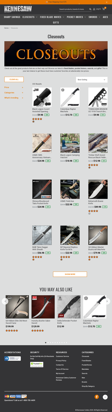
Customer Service (62, 356)
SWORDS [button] (93, 17)
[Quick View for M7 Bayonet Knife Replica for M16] (77, 241)
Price (6, 87)
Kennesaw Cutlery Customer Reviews (66, 379)
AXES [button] (105, 17)
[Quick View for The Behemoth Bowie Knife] (105, 196)
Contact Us (60, 365)
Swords (84, 373)
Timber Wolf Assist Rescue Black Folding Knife (97, 156)
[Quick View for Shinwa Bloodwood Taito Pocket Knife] (49, 196)
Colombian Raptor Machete (68, 110)
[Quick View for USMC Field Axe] (77, 196)
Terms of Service (62, 369)
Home (6, 28)
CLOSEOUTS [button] (29, 17)
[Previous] (30, 3)
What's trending (11, 98)
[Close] (106, 2)
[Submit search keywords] (90, 8)
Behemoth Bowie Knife (95, 202)
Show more (70, 274)
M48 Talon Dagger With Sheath (40, 248)
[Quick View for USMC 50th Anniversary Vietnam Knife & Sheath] (49, 149)
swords (90, 68)
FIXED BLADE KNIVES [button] (51, 17)
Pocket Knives (87, 365)
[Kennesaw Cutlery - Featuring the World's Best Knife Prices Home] (18, 9)
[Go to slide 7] (59, 342)
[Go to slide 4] (52, 342)
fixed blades (69, 68)
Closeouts (85, 356)
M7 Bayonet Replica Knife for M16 (68, 248)
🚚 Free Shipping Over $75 (56, 2)
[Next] (80, 3)
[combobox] (75, 9)
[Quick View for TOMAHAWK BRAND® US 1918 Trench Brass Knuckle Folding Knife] (105, 103)
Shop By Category (88, 386)
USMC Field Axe (67, 201)
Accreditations (12, 352)
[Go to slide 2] (48, 342)
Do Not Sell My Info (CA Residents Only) (42, 357)
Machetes (85, 369)
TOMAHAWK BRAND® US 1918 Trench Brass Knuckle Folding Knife (98, 110)
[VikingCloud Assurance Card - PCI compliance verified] (12, 358)
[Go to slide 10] (66, 342)
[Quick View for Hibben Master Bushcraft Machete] (105, 241)
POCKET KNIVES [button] (75, 17)
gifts (99, 68)
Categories (9, 92)
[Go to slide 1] (45, 342)
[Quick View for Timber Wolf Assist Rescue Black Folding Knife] (105, 149)
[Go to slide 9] (64, 342)
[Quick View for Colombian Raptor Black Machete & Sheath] (77, 103)
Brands (84, 382)
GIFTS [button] (56, 22)
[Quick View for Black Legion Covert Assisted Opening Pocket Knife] (49, 103)
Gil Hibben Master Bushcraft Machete (96, 248)
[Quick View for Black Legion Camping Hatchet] (77, 149)
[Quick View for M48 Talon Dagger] (49, 241)
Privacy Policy (61, 361)
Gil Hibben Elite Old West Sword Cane (16, 322)
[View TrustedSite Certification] (43, 364)
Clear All (14, 79)
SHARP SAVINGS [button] (12, 17)
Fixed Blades (86, 361)
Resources (61, 352)
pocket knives (81, 68)
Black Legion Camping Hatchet (70, 156)
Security (34, 352)
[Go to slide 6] (57, 342)
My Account (60, 373)
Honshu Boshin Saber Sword (41, 322)
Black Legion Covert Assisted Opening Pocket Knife (41, 110)
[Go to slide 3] (50, 342)
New (83, 378)
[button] (97, 9)
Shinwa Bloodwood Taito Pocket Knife (40, 202)
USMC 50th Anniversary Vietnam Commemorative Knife (41, 156)
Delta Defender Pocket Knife (67, 322)
